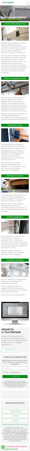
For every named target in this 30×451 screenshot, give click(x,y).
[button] (28, 2)
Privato (6, 372)
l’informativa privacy (19, 381)
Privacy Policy (7, 429)
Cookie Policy (16, 429)
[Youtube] (15, 406)
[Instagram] (18, 406)
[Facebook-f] (12, 406)
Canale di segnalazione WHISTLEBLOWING (15, 424)
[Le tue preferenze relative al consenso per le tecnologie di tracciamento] (1, 338)
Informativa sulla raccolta (10, 449)
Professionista (14, 372)
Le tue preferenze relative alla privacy (15, 446)
